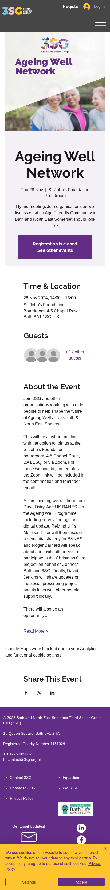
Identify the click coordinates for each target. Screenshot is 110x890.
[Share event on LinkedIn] (52, 693)
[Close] (102, 851)
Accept (81, 882)
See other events (55, 250)
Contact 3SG (21, 777)
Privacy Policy (21, 798)
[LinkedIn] (81, 828)
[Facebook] (81, 840)
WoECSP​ (70, 788)
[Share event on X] (39, 693)
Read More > (35, 631)
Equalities (71, 777)
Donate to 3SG (22, 788)
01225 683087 (19, 754)
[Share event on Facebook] (26, 693)
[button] (71, 7)
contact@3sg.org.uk (25, 759)
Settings (29, 882)
